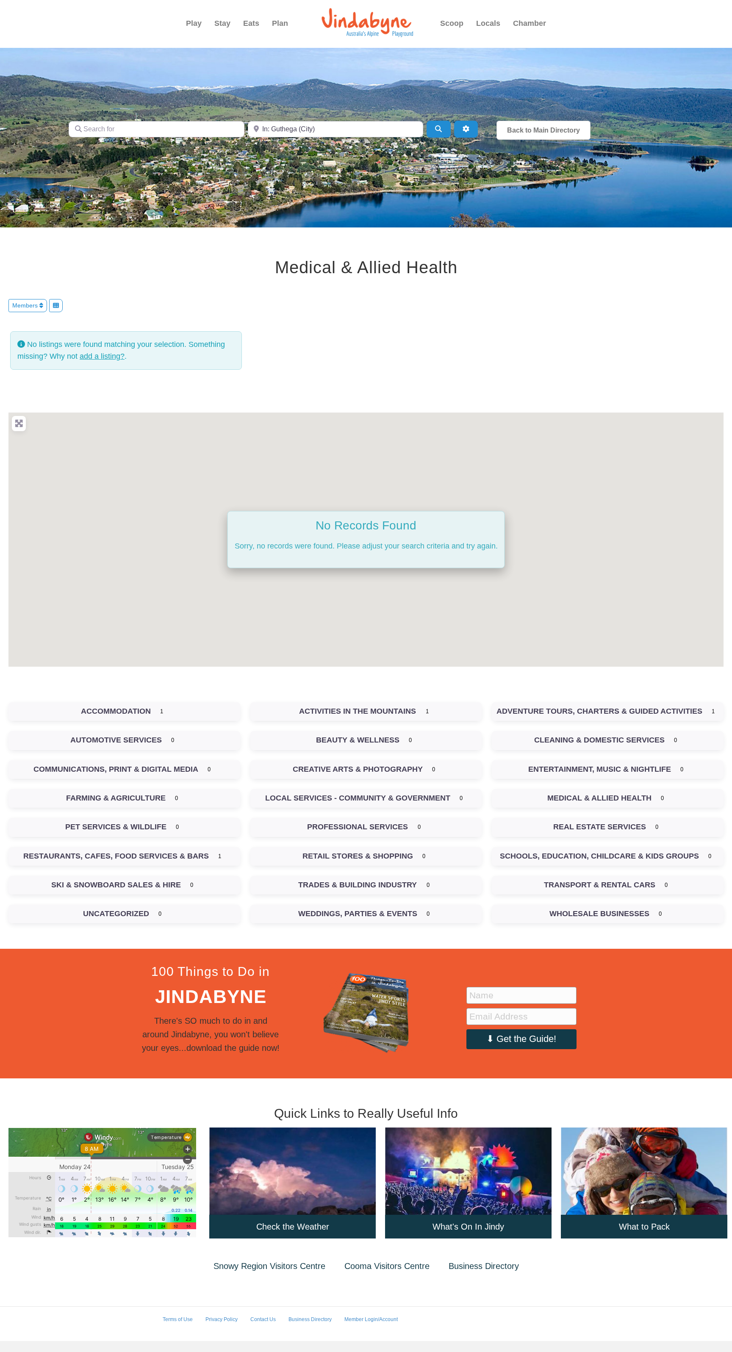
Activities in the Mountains (357, 711)
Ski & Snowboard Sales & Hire (116, 885)
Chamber (529, 23)
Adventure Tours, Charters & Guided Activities (599, 711)
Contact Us (263, 1319)
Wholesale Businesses (599, 913)
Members (25, 305)
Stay (222, 23)
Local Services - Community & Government (357, 798)
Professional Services (357, 827)
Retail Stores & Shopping (357, 856)
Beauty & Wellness (357, 740)
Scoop (451, 23)
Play (194, 23)
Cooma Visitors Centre (387, 1266)
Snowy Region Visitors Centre (269, 1266)
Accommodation (116, 711)
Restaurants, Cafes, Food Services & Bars (116, 856)
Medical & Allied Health (599, 798)
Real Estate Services (599, 827)
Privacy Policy (221, 1319)
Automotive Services (116, 740)
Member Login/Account (371, 1319)
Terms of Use (178, 1319)
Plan (280, 23)
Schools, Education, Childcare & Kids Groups (599, 856)
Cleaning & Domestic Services (599, 740)
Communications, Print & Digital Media (115, 769)
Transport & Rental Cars (599, 885)
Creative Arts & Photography (358, 769)
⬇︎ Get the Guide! (521, 1038)
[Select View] (56, 305)
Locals (488, 23)
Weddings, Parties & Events (357, 913)
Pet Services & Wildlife (115, 827)
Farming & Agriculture (116, 798)
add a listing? (102, 356)
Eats (251, 23)
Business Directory (484, 1266)
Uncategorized (116, 913)
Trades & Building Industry (357, 885)
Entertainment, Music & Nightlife (599, 769)
